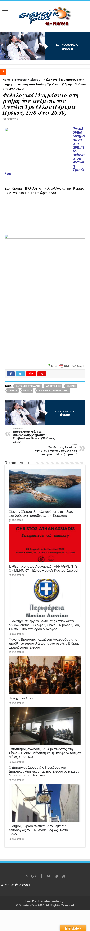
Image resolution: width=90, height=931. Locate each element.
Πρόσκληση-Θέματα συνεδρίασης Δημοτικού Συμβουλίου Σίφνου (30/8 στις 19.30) (34, 435)
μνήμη (71, 386)
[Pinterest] (56, 876)
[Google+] (33, 876)
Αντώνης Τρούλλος (28, 386)
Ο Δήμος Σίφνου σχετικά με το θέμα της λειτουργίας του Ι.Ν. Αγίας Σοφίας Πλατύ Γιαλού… (38, 830)
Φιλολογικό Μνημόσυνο (53, 390)
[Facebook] (41, 876)
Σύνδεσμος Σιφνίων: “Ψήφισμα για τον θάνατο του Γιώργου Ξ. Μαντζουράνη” (56, 449)
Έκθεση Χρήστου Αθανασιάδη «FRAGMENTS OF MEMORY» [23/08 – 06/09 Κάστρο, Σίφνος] (43, 568)
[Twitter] (48, 876)
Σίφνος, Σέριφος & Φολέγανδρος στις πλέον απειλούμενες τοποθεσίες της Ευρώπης (41, 513)
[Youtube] (63, 876)
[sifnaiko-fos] (45, 16)
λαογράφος (53, 386)
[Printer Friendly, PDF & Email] (65, 366)
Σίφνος (12, 390)
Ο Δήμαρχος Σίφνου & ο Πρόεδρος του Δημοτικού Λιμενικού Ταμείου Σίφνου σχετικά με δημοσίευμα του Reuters (44, 771)
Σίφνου (35, 79)
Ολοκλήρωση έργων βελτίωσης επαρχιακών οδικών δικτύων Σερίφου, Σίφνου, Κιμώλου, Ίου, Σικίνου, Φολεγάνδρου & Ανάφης (44, 625)
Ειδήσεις (20, 79)
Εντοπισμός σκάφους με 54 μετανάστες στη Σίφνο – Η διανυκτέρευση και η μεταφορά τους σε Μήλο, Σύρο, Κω (45, 753)
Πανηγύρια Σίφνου (22, 698)
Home (7, 79)
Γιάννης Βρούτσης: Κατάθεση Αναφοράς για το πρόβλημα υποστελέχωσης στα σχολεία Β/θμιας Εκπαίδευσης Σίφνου (44, 643)
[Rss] (26, 876)
